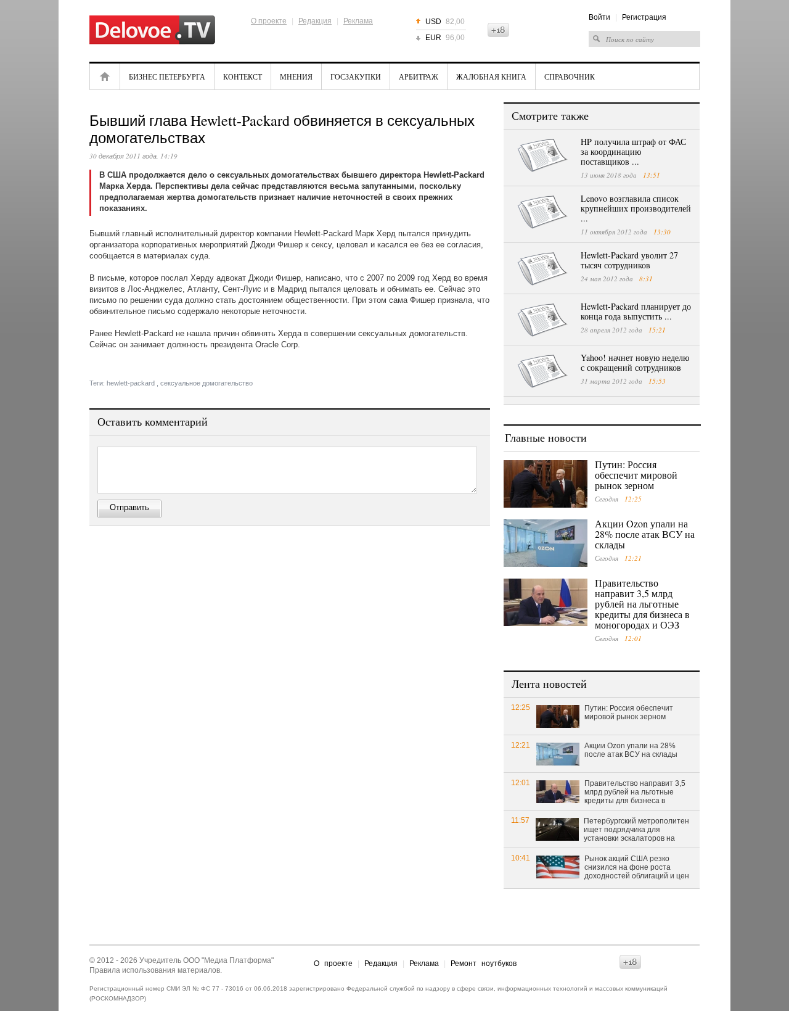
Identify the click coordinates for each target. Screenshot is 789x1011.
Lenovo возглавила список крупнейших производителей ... (636, 208)
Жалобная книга (491, 76)
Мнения (296, 76)
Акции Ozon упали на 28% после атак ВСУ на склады (645, 534)
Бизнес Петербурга (167, 76)
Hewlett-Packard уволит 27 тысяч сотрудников (629, 260)
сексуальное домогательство (206, 383)
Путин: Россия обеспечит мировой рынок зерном (636, 475)
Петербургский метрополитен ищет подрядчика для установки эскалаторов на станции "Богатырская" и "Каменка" (636, 830)
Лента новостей (549, 683)
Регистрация (644, 17)
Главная (104, 76)
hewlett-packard (131, 383)
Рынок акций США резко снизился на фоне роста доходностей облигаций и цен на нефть (636, 867)
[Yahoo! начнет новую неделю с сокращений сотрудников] (542, 371)
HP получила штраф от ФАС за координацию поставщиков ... (633, 151)
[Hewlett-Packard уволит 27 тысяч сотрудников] (542, 269)
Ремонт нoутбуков (484, 963)
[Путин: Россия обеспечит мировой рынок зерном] (545, 484)
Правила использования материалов (154, 970)
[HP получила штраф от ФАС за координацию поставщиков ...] (542, 155)
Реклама (358, 21)
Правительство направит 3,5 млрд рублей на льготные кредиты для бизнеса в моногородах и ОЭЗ (642, 603)
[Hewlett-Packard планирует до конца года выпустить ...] (542, 320)
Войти (599, 17)
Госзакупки (355, 76)
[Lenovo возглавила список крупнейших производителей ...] (542, 212)
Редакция (315, 21)
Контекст (242, 76)
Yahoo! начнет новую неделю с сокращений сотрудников (635, 362)
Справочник (569, 76)
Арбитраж (418, 76)
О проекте (269, 21)
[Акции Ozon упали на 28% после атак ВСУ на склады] (545, 543)
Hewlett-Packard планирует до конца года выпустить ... (636, 311)
